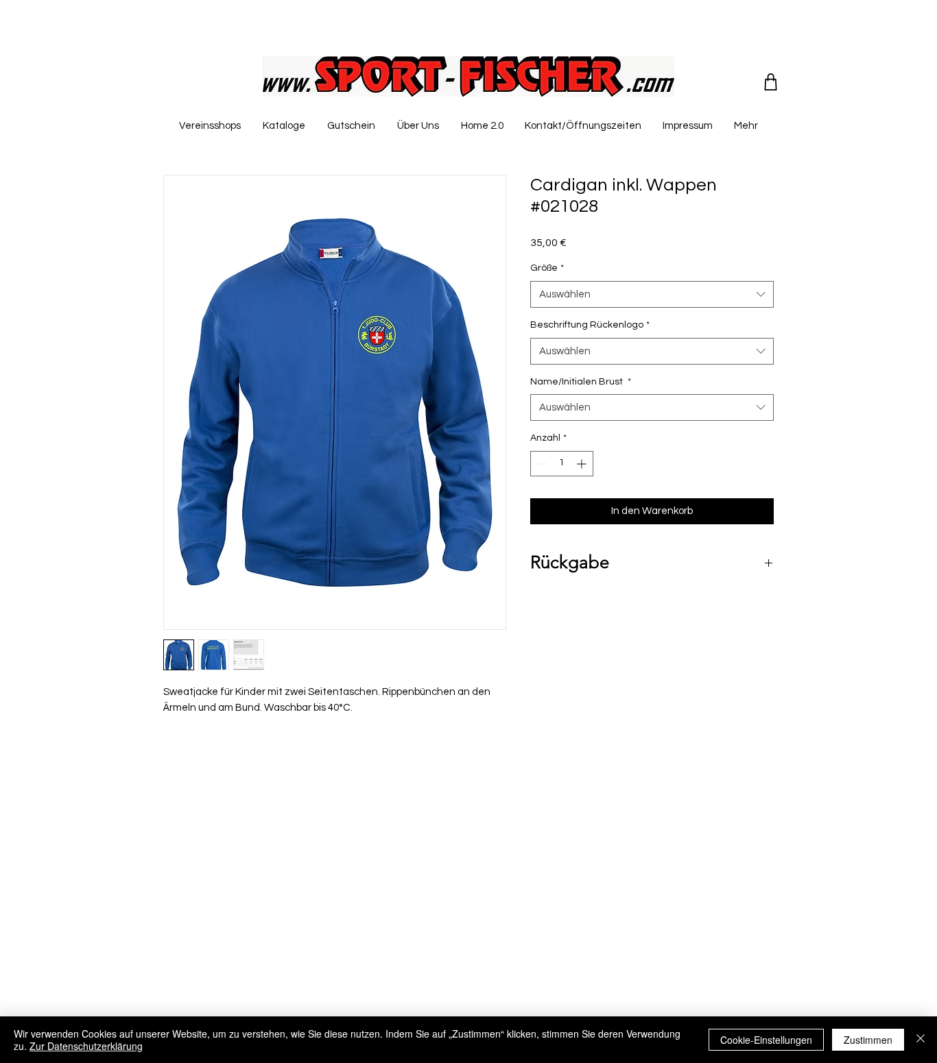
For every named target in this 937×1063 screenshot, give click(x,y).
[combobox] (652, 294)
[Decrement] (540, 464)
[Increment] (582, 464)
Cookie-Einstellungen (766, 1040)
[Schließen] (920, 1039)
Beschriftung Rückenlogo (590, 325)
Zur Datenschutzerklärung (86, 1046)
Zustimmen (868, 1040)
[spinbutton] (561, 464)
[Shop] (771, 81)
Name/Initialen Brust (580, 382)
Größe (547, 268)
